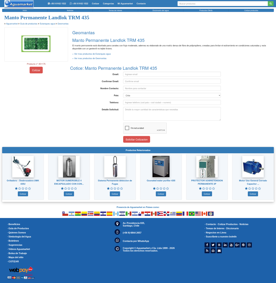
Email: (116, 74)
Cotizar (95, 3)
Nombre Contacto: (109, 88)
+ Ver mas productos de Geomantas (89, 58)
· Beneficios (13, 224)
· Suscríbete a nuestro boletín (221, 236)
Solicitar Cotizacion (137, 139)
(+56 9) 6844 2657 (132, 233)
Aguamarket (12, 23)
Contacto (141, 3)
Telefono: (114, 102)
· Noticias (243, 224)
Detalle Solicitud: (110, 109)
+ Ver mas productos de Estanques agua (91, 53)
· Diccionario (232, 228)
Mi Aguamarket (125, 3)
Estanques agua (47, 23)
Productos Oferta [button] (205, 10)
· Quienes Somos (16, 232)
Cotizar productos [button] (251, 10)
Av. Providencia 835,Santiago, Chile (134, 224)
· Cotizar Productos (227, 224)
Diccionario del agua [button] (161, 10)
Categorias (108, 3)
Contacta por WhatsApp (136, 241)
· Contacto (210, 224)
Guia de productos (28, 23)
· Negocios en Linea (215, 232)
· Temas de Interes (214, 228)
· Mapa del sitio (15, 257)
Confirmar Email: (110, 81)
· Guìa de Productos (18, 228)
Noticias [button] (70, 10)
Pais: (116, 95)
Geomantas (63, 23)
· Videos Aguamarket (18, 249)
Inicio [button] (25, 10)
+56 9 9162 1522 (80, 3)
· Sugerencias (14, 245)
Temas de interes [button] (115, 10)
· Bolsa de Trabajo (17, 253)
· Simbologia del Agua (19, 236)
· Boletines (13, 241)
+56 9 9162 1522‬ (58, 3)
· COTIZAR (13, 261)
